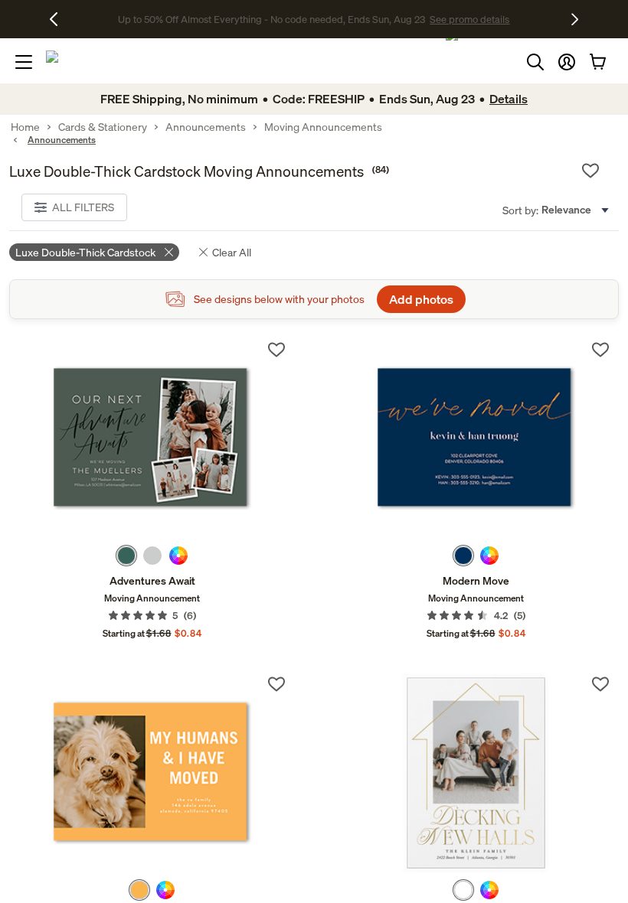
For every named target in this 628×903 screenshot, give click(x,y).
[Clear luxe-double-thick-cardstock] (169, 252)
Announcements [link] (205, 127)
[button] (566, 62)
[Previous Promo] (59, 19)
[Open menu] (23, 62)
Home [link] (25, 127)
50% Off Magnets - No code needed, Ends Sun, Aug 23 (271, 19)
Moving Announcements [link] (323, 127)
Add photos (421, 299)
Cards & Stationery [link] (102, 127)
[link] (152, 438)
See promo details (435, 19)
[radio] (126, 555)
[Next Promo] (574, 19)
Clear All (231, 252)
